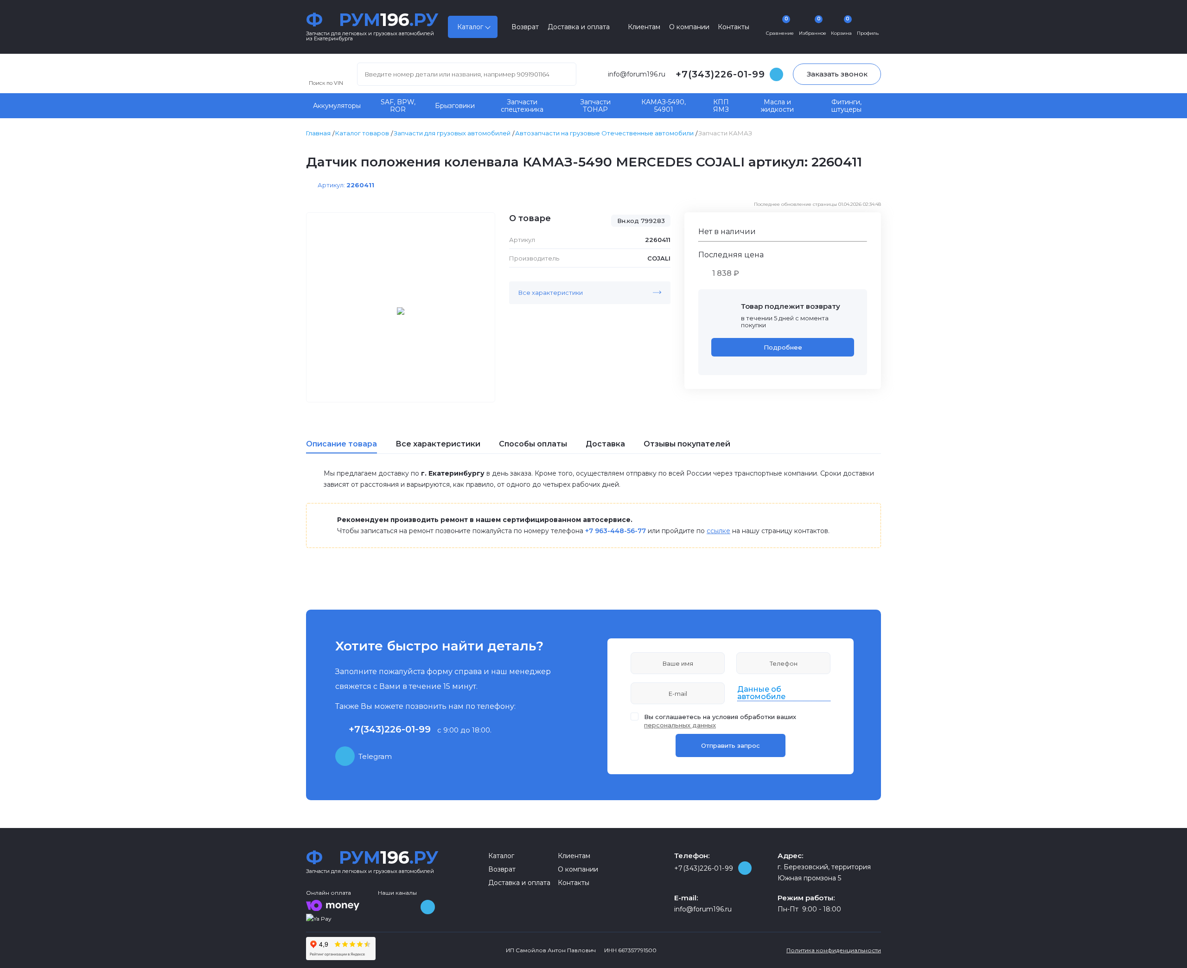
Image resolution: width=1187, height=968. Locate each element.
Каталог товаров (362, 133)
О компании (689, 27)
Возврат (525, 27)
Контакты (733, 27)
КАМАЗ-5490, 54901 (663, 106)
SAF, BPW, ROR (398, 106)
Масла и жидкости (777, 106)
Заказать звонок (837, 74)
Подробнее (783, 347)
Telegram (375, 756)
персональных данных (680, 725)
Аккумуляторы (337, 106)
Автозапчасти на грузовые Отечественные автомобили (604, 133)
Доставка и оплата (579, 27)
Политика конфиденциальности (833, 950)
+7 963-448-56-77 (615, 531)
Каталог (470, 27)
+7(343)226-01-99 (720, 74)
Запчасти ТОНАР (595, 106)
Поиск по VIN (326, 83)
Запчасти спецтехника (522, 106)
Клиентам (644, 27)
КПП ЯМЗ (721, 106)
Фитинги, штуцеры (846, 106)
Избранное (812, 26)
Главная (318, 133)
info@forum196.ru (636, 74)
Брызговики (455, 106)
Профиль (868, 33)
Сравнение (780, 26)
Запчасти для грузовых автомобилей (452, 133)
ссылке (718, 531)
